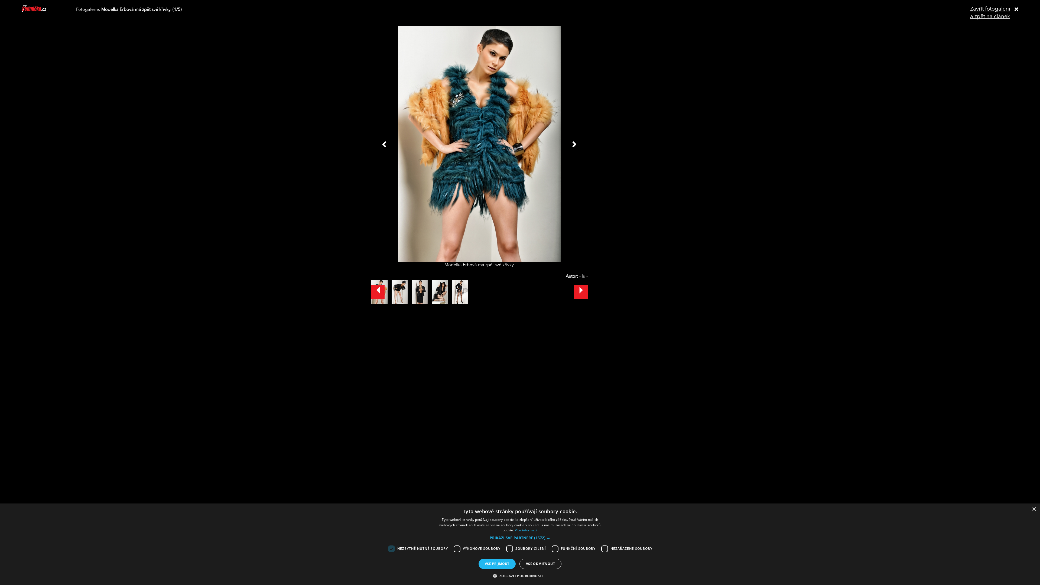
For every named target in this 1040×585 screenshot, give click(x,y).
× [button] (1034, 509)
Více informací (526, 530)
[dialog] (520, 544)
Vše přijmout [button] (497, 563)
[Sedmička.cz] (41, 11)
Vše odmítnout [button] (540, 563)
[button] (520, 538)
